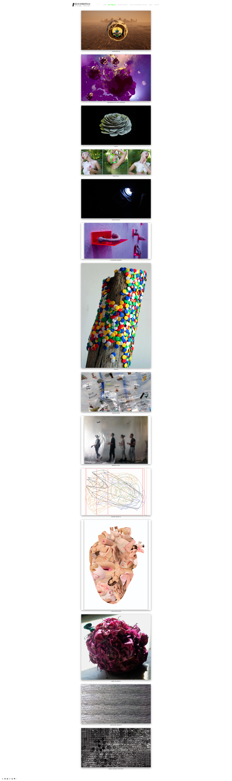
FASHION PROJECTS (123, 5)
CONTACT (157, 5)
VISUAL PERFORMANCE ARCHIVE (138, 5)
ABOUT (151, 5)
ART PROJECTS (112, 5)
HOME (104, 5)
